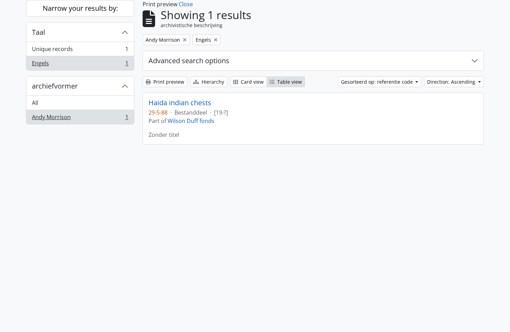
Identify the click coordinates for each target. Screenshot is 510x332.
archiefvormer (55, 86)
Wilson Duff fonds (191, 121)
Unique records (80, 50)
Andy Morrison (80, 118)
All (35, 103)
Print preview (168, 81)
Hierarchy (212, 81)
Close (186, 4)
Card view (251, 81)
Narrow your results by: (80, 8)
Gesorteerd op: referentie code (377, 81)
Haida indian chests (179, 103)
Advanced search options (188, 60)
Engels (80, 64)
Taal (38, 32)
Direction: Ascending (452, 81)
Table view (289, 81)
